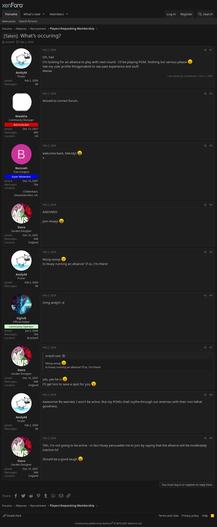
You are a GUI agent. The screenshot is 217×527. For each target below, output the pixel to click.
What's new (32, 14)
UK (36, 136)
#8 (211, 395)
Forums (11, 14)
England (33, 242)
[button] (44, 14)
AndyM (9, 42)
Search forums (28, 21)
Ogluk (21, 318)
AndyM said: (53, 356)
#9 (211, 438)
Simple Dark (13, 515)
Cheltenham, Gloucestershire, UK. (26, 193)
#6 (211, 295)
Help (205, 515)
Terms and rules (169, 515)
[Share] (205, 50)
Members (57, 14)
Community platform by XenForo (108, 523)
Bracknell (32, 338)
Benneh (21, 168)
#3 (211, 145)
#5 (211, 252)
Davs (21, 227)
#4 (211, 205)
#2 (211, 93)
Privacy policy (190, 515)
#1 (211, 50)
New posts (8, 21)
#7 (211, 347)
